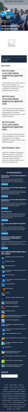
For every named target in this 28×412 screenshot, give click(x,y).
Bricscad (11, 387)
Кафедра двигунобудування (20, 393)
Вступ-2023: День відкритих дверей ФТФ (13, 224)
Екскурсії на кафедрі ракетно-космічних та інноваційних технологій (11, 238)
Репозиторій (5, 404)
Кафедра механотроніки (13, 398)
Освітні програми (13, 384)
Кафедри (6, 387)
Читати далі (4, 184)
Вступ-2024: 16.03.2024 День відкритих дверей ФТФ (13, 200)
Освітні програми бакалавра (15, 404)
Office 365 (16, 387)
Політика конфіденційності (18, 402)
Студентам (22, 398)
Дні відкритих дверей (6, 400)
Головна (6, 384)
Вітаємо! (18, 408)
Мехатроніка (5, 389)
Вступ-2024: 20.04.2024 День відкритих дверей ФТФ (13, 188)
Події (14, 408)
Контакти (9, 402)
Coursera (22, 387)
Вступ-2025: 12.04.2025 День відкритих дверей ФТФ (13, 176)
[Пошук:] (9, 376)
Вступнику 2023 (11, 148)
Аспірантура (21, 384)
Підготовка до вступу (17, 400)
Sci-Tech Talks (13, 389)
